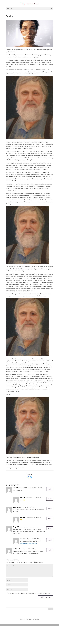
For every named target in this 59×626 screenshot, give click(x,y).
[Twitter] (31, 477)
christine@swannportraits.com (28, 543)
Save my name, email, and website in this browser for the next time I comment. (29, 593)
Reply (50, 489)
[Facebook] (28, 477)
